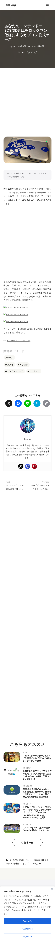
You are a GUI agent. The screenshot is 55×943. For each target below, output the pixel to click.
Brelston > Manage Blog (18, 341)
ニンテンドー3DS (15, 371)
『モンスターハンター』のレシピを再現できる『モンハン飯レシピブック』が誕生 (37, 758)
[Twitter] (20, 466)
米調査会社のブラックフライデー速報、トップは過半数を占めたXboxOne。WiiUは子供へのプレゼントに (37, 775)
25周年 (10, 365)
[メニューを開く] (47, 5)
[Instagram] (27, 466)
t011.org (11, 5)
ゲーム (10, 357)
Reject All (27, 936)
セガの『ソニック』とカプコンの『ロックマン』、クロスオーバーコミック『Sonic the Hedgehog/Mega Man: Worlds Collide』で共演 (37, 812)
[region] (27, 914)
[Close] (52, 889)
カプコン (24, 365)
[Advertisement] (27, 100)
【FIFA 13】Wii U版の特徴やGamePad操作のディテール (36, 829)
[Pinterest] (34, 466)
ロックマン (34, 371)
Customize (27, 929)
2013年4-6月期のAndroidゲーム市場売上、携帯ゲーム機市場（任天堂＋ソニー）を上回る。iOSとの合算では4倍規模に (37, 793)
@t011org (32, 52)
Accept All (27, 921)
